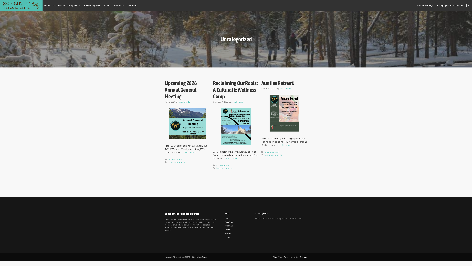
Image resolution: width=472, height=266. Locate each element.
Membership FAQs (92, 5)
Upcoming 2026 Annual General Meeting (181, 90)
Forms (227, 230)
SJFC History (59, 5)
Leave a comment (176, 162)
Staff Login (303, 257)
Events (107, 5)
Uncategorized (175, 159)
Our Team (132, 5)
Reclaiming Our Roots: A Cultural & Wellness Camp (235, 90)
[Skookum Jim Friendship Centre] (21, 5)
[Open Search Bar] (469, 5)
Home (47, 5)
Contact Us (119, 5)
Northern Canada (201, 257)
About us (229, 222)
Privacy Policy (277, 257)
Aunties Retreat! (278, 83)
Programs (72, 5)
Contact (228, 237)
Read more (190, 152)
